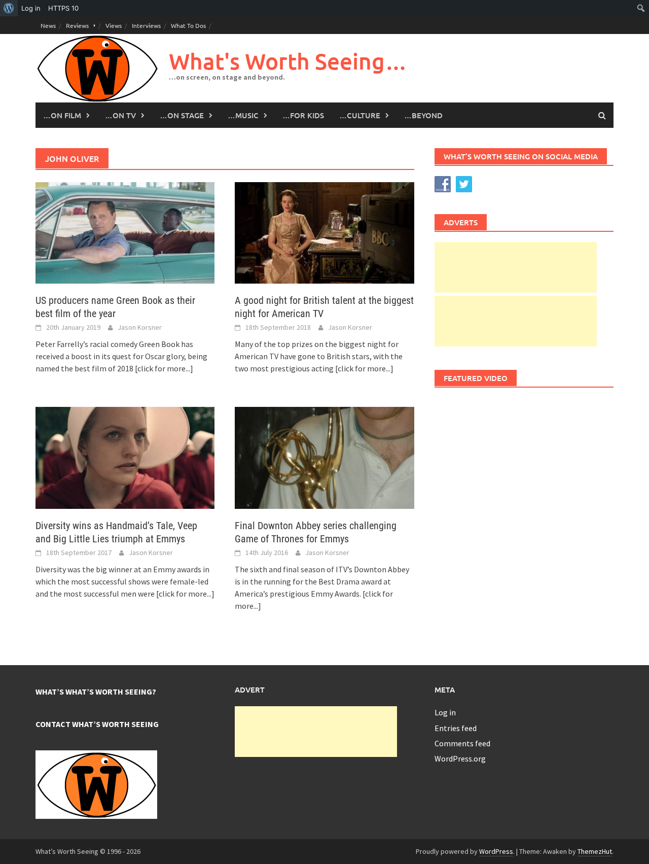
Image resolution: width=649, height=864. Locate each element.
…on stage (182, 115)
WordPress (496, 851)
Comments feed (462, 743)
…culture (359, 115)
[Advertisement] (516, 267)
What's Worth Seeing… (288, 61)
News (48, 25)
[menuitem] (9, 8)
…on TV (120, 115)
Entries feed (456, 728)
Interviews (146, 25)
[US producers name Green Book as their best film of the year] (124, 232)
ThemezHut (595, 851)
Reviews (77, 25)
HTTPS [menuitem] (63, 8)
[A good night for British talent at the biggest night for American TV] (324, 232)
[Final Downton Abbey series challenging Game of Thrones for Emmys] (324, 457)
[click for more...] (164, 368)
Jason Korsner (140, 327)
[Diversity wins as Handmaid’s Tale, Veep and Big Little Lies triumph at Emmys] (124, 457)
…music (243, 115)
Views (113, 25)
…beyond (423, 115)
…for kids (303, 115)
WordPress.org (460, 758)
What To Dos (188, 25)
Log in (445, 712)
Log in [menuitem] (31, 8)
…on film (62, 115)
